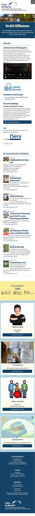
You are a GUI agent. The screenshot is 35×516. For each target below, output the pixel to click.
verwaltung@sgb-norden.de (17, 476)
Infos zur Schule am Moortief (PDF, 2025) (16, 97)
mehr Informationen (17, 335)
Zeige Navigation (33, 2)
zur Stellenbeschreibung (13, 122)
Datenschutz (17, 490)
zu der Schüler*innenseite (17, 409)
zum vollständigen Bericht (10, 171)
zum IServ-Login (7, 143)
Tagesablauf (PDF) (10, 99)
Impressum (17, 488)
